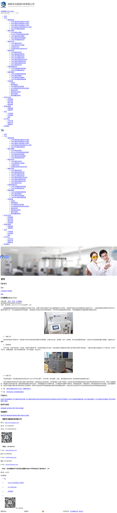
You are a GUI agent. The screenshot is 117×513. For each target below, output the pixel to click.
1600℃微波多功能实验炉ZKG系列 (21, 27)
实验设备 (10, 108)
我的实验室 (7, 106)
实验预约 (10, 110)
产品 (5, 18)
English (12, 11)
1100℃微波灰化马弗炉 (18, 45)
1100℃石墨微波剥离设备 (18, 68)
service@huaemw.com (12, 464)
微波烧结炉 (11, 19)
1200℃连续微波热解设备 (18, 74)
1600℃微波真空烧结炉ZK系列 (20, 21)
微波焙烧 (9, 415)
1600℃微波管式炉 (16, 65)
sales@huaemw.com (11, 450)
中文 (8, 11)
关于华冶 (7, 119)
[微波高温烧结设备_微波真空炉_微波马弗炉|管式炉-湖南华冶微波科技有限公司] (17, 6)
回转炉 (13, 83)
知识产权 (10, 122)
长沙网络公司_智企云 (76, 511)
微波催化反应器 (16, 92)
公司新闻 (10, 113)
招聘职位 (10, 124)
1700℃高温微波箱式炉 (18, 39)
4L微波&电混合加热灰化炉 (19, 48)
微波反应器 (14, 90)
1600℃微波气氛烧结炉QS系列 (20, 23)
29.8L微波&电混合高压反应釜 (20, 88)
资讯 (5, 111)
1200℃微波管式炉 (16, 52)
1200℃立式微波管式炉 (18, 57)
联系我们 (7, 126)
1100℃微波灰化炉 (16, 43)
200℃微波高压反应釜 (17, 86)
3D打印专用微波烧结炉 (18, 29)
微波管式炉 (11, 50)
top (5, 478)
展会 (9, 117)
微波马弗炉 (11, 30)
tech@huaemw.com (11, 457)
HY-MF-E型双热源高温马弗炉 (20, 34)
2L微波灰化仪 (15, 47)
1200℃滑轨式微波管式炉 (18, 63)
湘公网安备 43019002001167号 (54, 511)
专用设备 (10, 81)
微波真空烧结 (16, 415)
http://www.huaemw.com (12, 422)
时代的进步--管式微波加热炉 (15, 392)
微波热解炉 (11, 72)
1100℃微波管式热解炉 (18, 77)
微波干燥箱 (14, 93)
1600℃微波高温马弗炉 (18, 36)
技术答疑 (10, 101)
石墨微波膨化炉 (12, 66)
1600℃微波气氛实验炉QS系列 (20, 25)
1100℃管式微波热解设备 (18, 79)
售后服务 (10, 104)
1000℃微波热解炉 (16, 75)
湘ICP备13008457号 (36, 511)
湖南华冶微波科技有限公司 (16, 511)
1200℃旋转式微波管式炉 (18, 61)
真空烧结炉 (64, 399)
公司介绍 (10, 120)
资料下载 (10, 102)
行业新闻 (10, 115)
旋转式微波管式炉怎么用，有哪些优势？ (19, 388)
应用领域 (10, 99)
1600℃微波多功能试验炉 (18, 38)
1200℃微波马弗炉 (16, 32)
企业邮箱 (3, 11)
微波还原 (3, 415)
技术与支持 (7, 97)
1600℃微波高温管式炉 (18, 54)
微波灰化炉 (11, 41)
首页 (5, 16)
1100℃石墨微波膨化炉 (18, 70)
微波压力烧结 (25, 415)
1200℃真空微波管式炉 (18, 56)
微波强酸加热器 (16, 95)
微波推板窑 (14, 84)
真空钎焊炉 (112, 399)
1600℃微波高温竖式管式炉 (19, 59)
